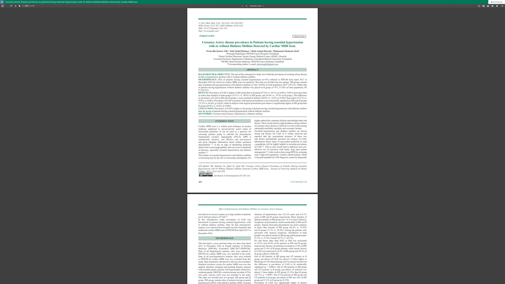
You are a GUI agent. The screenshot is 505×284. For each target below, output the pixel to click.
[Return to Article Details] (2, 2)
